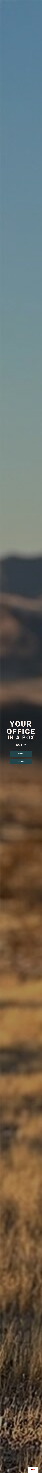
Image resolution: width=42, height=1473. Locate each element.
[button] (21, 702)
